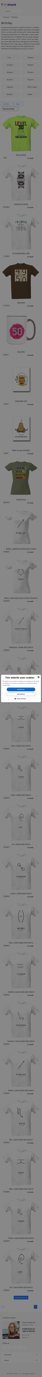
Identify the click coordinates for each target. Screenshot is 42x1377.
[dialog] (21, 688)
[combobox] (38, 677)
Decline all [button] (21, 694)
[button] (21, 698)
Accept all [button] (21, 689)
